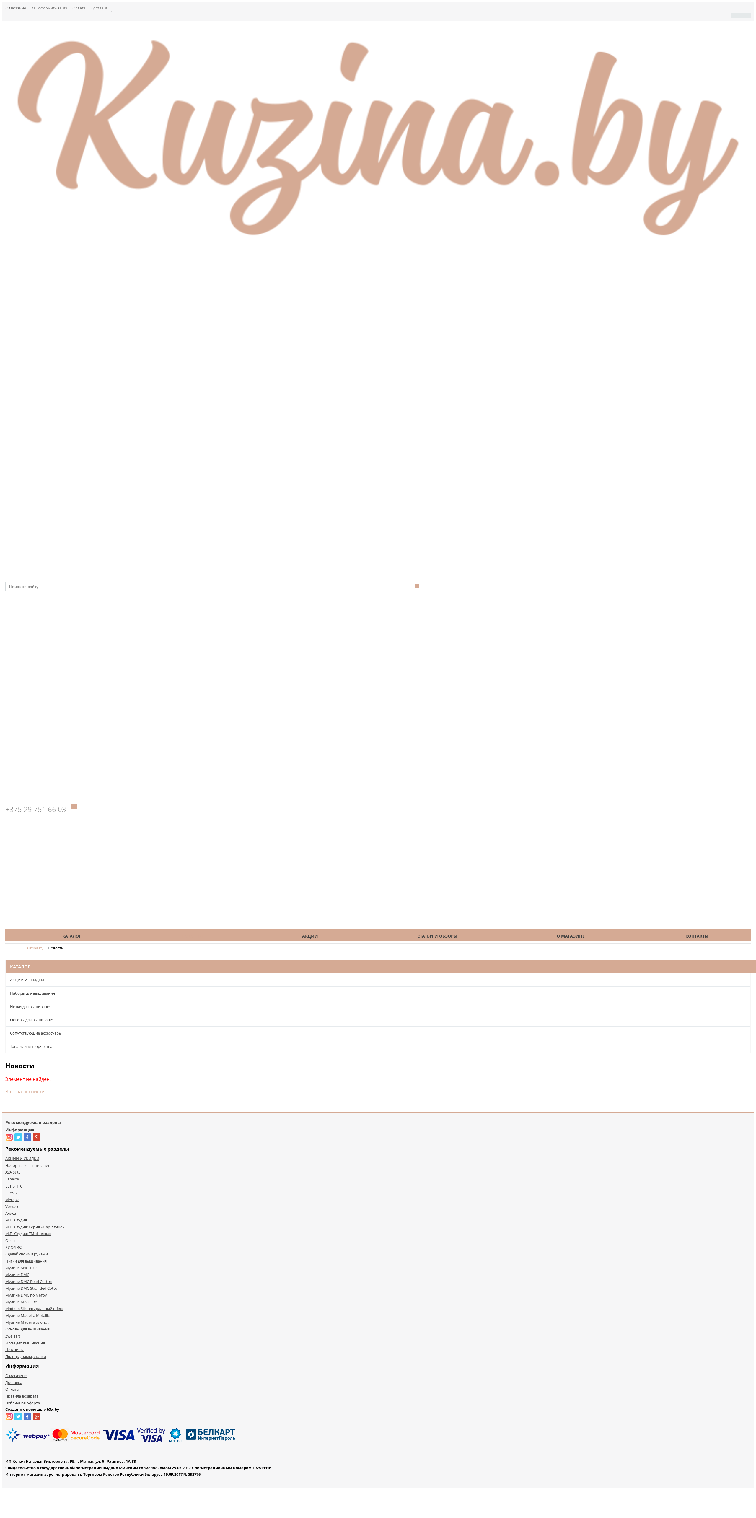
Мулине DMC (17, 1274)
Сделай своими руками (26, 1254)
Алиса (10, 1213)
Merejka (12, 1199)
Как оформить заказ (49, 8)
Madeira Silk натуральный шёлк (34, 1308)
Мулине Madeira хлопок (27, 1322)
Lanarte (12, 1179)
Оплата (79, 8)
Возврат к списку (24, 1091)
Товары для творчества (31, 1046)
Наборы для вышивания (32, 993)
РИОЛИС (13, 1247)
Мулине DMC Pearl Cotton (28, 1281)
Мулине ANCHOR (21, 1268)
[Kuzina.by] (378, 241)
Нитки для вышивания (30, 1006)
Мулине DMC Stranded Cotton (32, 1288)
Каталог (71, 936)
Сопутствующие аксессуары (36, 1033)
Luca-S (11, 1192)
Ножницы (14, 1349)
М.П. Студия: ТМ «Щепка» (28, 1233)
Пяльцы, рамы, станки (25, 1356)
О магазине (15, 8)
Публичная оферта (22, 1402)
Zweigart (12, 1336)
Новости (192, 936)
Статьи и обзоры (437, 936)
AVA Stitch (14, 1172)
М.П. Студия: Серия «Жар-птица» (34, 1226)
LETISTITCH (15, 1186)
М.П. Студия (16, 1220)
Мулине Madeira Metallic (27, 1315)
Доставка (99, 8)
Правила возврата (21, 1396)
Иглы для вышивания (25, 1343)
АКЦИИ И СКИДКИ (27, 980)
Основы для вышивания (32, 1019)
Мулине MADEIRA (21, 1301)
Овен (10, 1240)
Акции (310, 936)
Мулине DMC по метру (26, 1295)
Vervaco (12, 1206)
